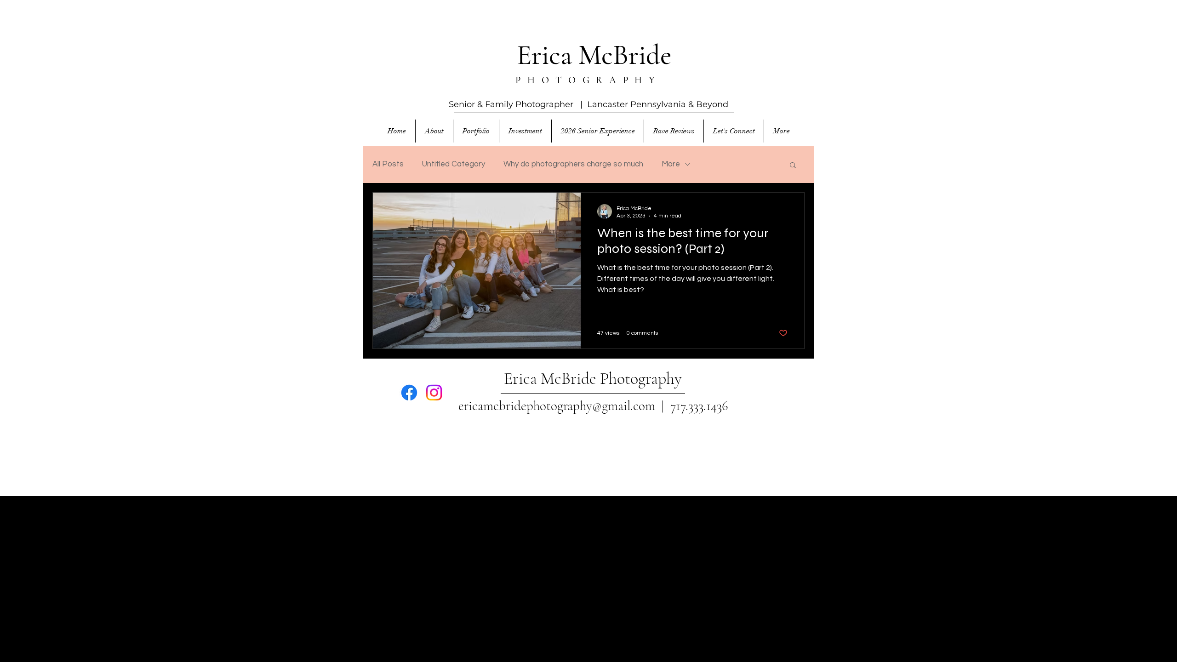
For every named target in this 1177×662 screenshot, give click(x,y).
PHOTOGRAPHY (588, 80)
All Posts (388, 164)
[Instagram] (434, 392)
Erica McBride (594, 55)
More (671, 164)
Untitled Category (453, 164)
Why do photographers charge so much (573, 164)
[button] (792, 166)
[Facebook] (409, 392)
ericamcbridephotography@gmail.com (556, 406)
